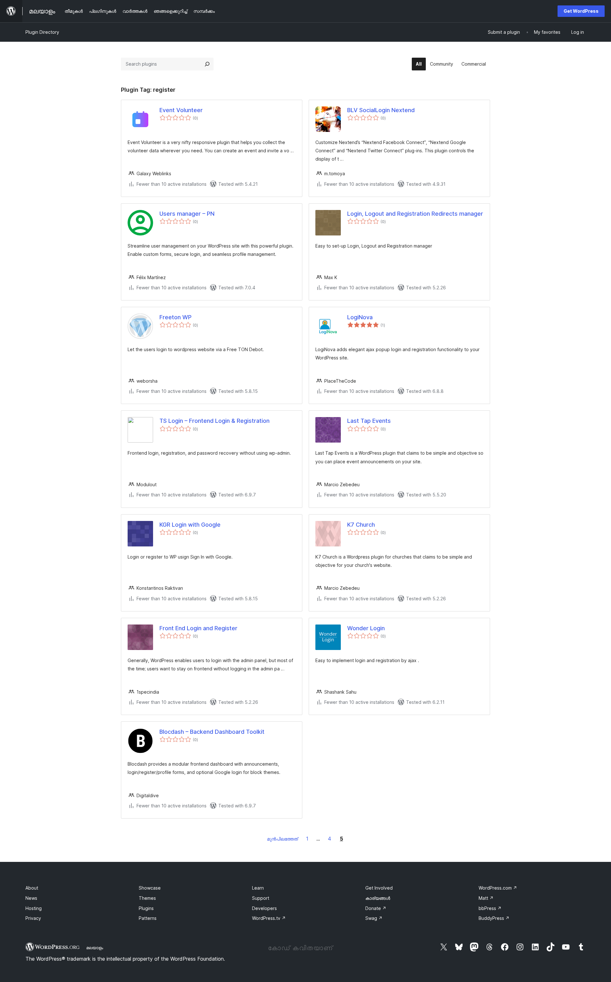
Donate (375, 908)
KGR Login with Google (190, 524)
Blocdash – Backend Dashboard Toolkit (211, 731)
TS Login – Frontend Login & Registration (214, 420)
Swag (374, 918)
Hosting (33, 908)
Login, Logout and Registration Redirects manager (415, 213)
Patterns (148, 918)
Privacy (33, 918)
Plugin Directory (42, 32)
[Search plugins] (207, 64)
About (31, 888)
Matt (486, 898)
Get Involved (379, 888)
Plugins (146, 908)
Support (260, 898)
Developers (264, 908)
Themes (147, 898)
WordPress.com (498, 888)
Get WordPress (581, 11)
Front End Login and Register (198, 628)
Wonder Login (366, 628)
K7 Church (361, 524)
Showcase (150, 888)
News (31, 898)
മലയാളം (94, 947)
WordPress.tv (269, 918)
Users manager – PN (186, 213)
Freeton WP (175, 317)
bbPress (490, 908)
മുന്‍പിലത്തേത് (282, 838)
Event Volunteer (181, 110)
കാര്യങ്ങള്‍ (377, 898)
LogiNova (360, 317)
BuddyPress (494, 918)
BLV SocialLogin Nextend (381, 110)
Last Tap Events (369, 420)
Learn (258, 888)
